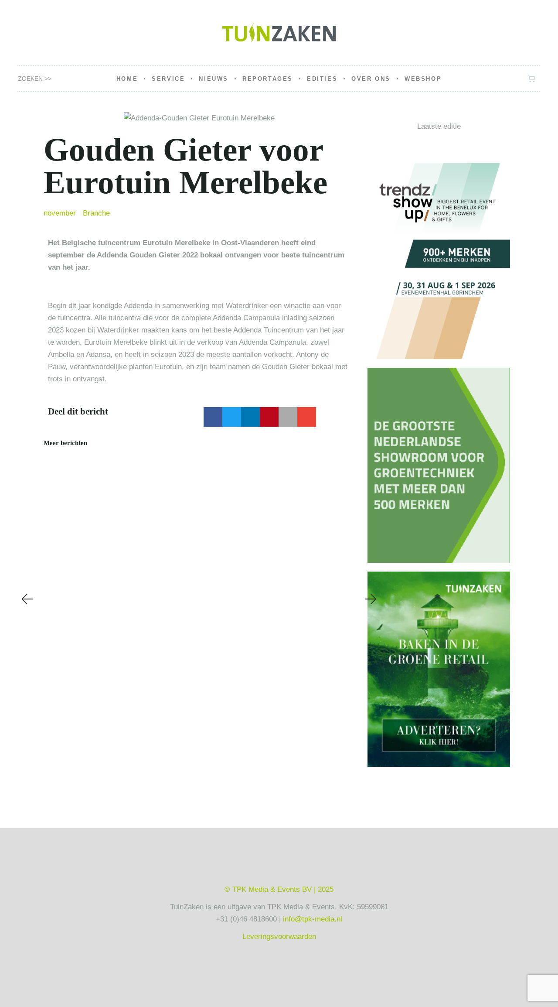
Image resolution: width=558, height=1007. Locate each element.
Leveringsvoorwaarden (279, 936)
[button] (213, 417)
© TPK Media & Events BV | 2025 (279, 889)
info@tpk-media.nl (312, 919)
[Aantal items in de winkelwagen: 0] (531, 78)
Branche (96, 213)
